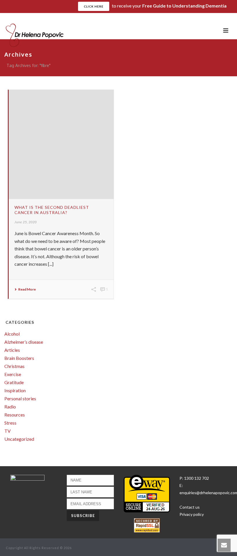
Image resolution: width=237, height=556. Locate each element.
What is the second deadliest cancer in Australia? (51, 210)
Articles (12, 350)
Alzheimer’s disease (23, 342)
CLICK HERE (93, 6)
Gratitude (14, 382)
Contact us (189, 507)
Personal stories (20, 398)
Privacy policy (191, 514)
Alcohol (12, 333)
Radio (10, 406)
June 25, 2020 (25, 222)
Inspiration (15, 390)
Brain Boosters (19, 358)
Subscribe (220, 17)
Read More (27, 289)
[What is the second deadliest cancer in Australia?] (61, 144)
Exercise (12, 374)
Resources (14, 414)
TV (7, 431)
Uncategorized (19, 439)
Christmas (14, 366)
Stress (10, 422)
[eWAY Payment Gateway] (147, 493)
